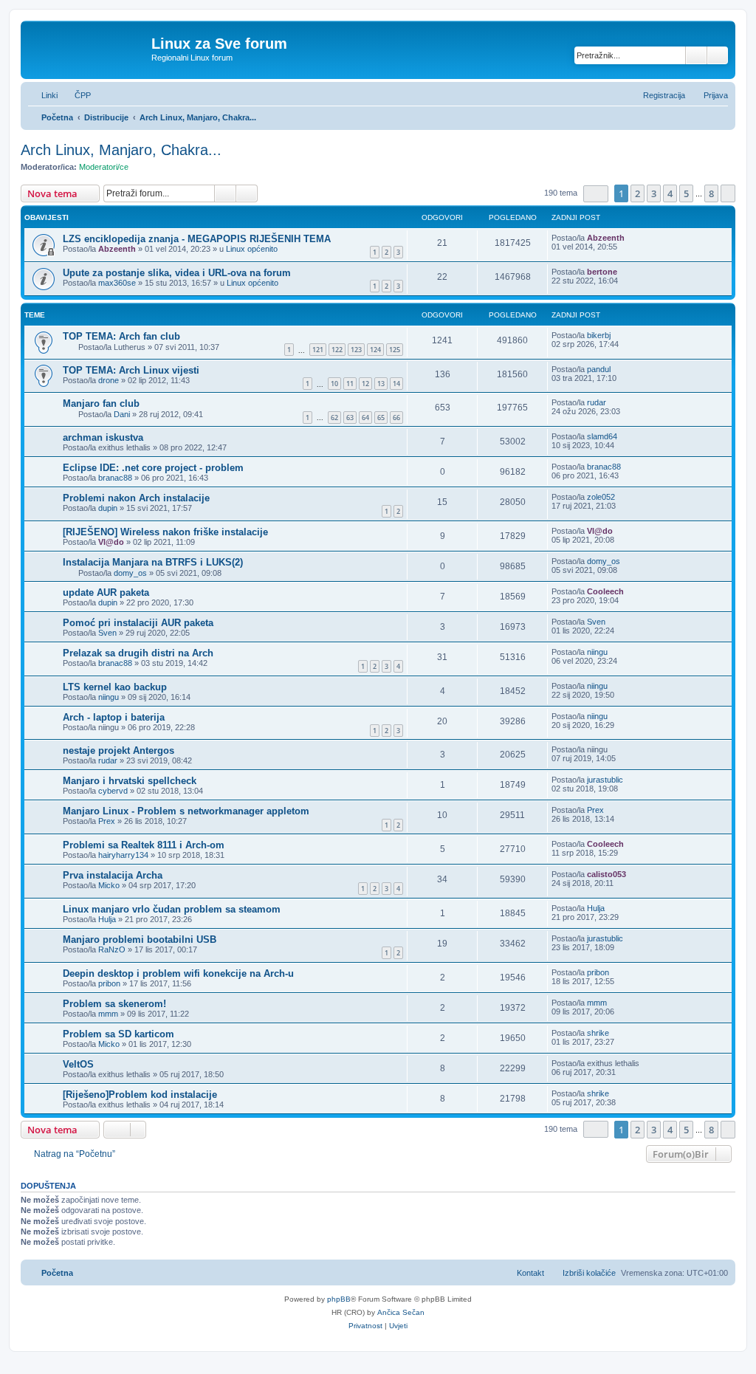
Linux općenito (252, 248)
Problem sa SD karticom (118, 1034)
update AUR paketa (106, 592)
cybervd (113, 790)
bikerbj (599, 335)
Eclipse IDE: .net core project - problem (153, 467)
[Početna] (87, 48)
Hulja (107, 919)
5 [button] (686, 193)
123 (356, 349)
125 (394, 349)
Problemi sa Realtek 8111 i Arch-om (143, 845)
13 (381, 383)
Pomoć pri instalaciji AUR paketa (138, 622)
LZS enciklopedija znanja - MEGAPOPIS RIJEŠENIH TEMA (197, 238)
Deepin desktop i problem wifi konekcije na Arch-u (178, 973)
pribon (109, 983)
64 (365, 417)
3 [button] (653, 193)
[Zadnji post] (631, 237)
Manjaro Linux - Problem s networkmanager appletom (186, 811)
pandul (599, 369)
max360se (117, 282)
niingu (597, 652)
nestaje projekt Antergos (118, 750)
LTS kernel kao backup (115, 687)
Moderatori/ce (103, 166)
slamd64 (602, 436)
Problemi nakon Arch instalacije (136, 498)
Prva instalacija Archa (112, 875)
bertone (602, 271)
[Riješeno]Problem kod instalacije (140, 1094)
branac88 (115, 477)
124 (375, 349)
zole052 (601, 496)
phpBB (339, 1299)
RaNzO (112, 949)
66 (396, 417)
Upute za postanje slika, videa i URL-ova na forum (177, 272)
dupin (107, 508)
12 (365, 383)
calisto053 (606, 874)
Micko (109, 885)
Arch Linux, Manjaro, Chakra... (121, 150)
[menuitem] (76, 95)
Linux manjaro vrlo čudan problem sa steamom (172, 909)
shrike (598, 1032)
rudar (596, 402)
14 (396, 383)
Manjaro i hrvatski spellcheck (129, 780)
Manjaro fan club (101, 403)
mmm (108, 1013)
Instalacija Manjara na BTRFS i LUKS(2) (153, 562)
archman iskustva (103, 437)
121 (317, 349)
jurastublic (605, 779)
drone (108, 380)
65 (381, 417)
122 (337, 349)
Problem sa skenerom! (114, 1003)
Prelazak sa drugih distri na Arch (138, 653)
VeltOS (78, 1064)
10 (334, 383)
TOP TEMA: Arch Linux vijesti (131, 370)
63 (350, 417)
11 (350, 383)
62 (334, 417)
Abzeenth (117, 248)
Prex (106, 821)
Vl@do (111, 541)
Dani (122, 414)
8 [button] (711, 193)
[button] (595, 193)
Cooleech (605, 591)
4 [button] (670, 193)
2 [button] (637, 193)
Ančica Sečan (401, 1312)
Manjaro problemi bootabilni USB (139, 939)
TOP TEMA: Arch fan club (121, 336)
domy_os (130, 573)
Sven (107, 632)
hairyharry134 (123, 855)
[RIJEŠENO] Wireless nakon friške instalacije (165, 531)
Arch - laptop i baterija (114, 717)
